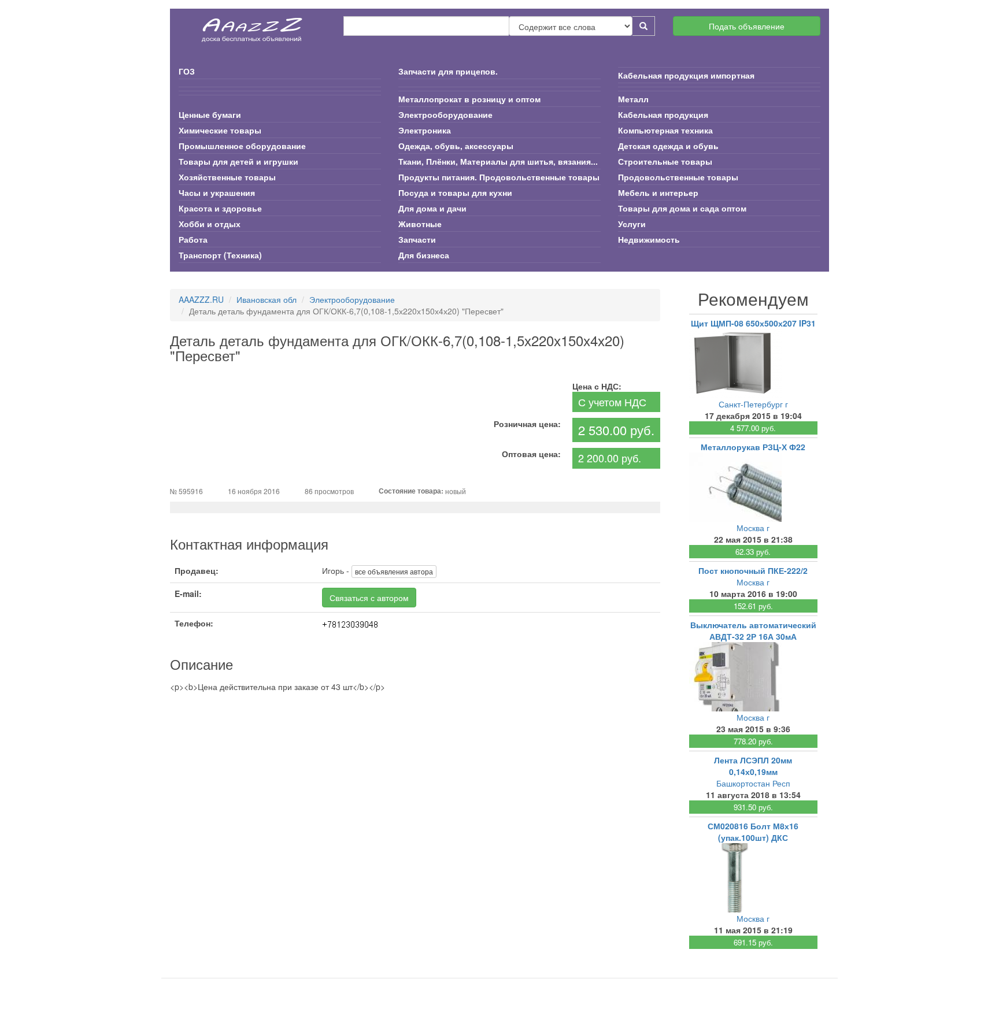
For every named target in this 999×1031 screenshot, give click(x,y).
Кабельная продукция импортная (686, 75)
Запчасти (417, 239)
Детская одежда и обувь (668, 145)
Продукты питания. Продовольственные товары (499, 177)
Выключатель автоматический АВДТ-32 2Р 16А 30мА (753, 630)
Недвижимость (649, 239)
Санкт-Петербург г (753, 404)
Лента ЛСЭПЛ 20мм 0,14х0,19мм (753, 765)
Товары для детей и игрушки (238, 161)
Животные (420, 223)
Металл (633, 99)
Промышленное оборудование (242, 145)
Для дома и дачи (432, 208)
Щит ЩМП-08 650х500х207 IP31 (753, 323)
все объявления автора (394, 571)
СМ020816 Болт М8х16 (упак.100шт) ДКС (753, 831)
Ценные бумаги (210, 114)
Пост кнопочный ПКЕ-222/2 (753, 570)
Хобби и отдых (209, 223)
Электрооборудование (445, 114)
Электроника (424, 130)
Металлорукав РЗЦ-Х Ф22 (753, 447)
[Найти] (643, 26)
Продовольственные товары (678, 177)
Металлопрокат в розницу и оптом (469, 99)
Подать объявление (747, 26)
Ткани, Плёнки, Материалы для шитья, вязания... (498, 161)
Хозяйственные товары (227, 177)
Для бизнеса (423, 255)
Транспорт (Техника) (220, 255)
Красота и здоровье (220, 208)
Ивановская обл (266, 299)
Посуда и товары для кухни (455, 192)
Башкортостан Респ (753, 783)
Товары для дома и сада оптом (682, 208)
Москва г (753, 527)
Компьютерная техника (665, 130)
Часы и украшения (217, 192)
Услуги (632, 223)
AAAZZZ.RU (201, 299)
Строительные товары (665, 161)
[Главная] (253, 26)
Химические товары (220, 130)
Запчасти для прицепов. (448, 71)
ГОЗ (187, 71)
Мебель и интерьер (658, 192)
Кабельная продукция (663, 114)
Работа (193, 239)
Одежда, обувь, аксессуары (455, 145)
